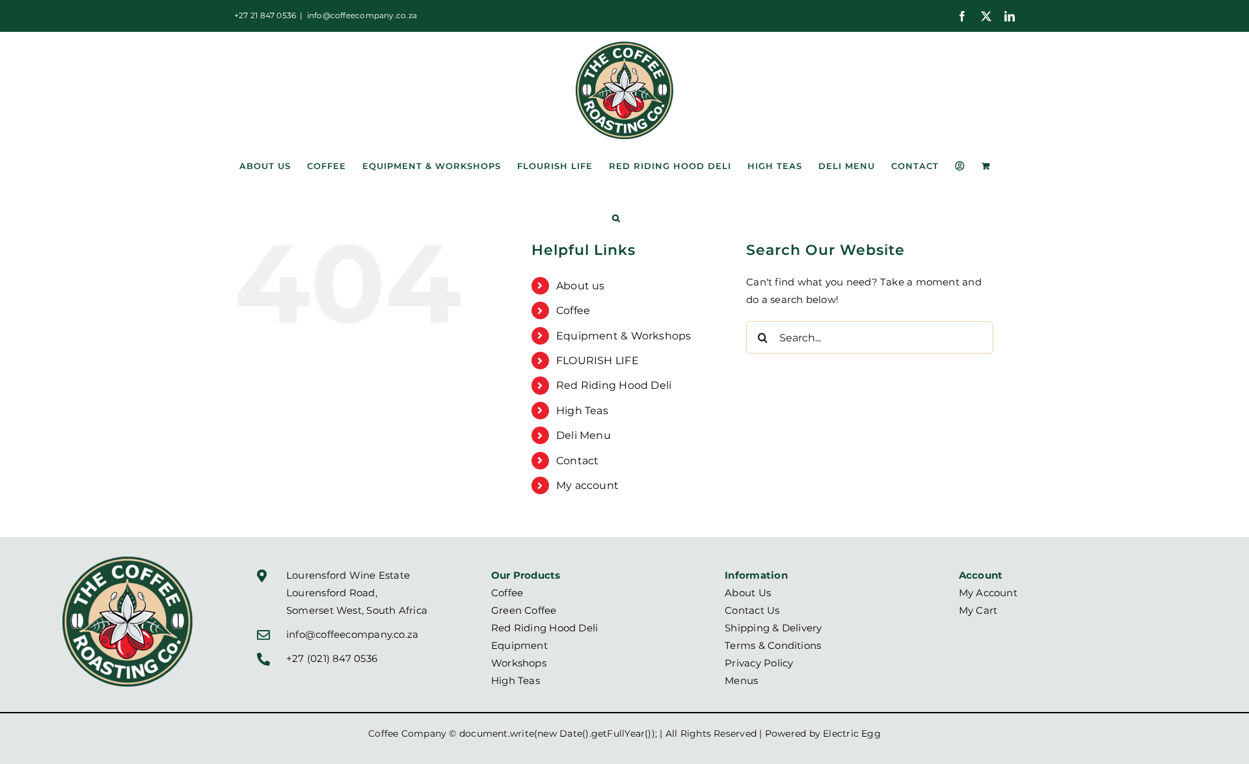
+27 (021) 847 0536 (331, 658)
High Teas (582, 410)
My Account (988, 592)
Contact (577, 460)
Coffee (573, 310)
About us (580, 286)
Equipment (519, 645)
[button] (616, 218)
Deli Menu (583, 435)
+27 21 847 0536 (265, 15)
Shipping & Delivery (773, 628)
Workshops (518, 663)
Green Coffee (524, 610)
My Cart (978, 610)
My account (587, 485)
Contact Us (752, 610)
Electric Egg (852, 733)
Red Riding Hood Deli (614, 385)
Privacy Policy (759, 663)
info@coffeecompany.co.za (362, 15)
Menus (741, 680)
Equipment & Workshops (624, 336)
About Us (748, 592)
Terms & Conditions (773, 645)
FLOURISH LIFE (597, 360)
